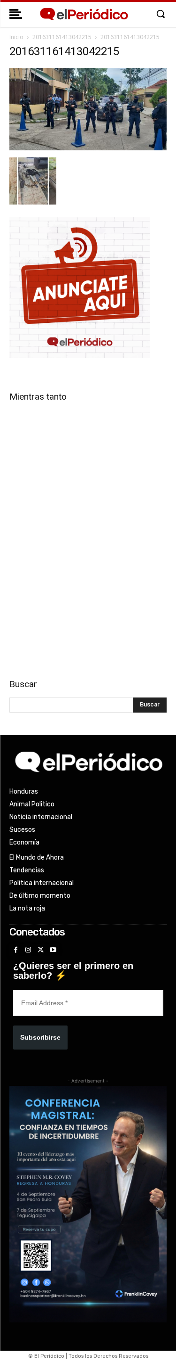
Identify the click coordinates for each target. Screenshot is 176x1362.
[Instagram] (28, 950)
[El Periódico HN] (83, 14)
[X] (40, 950)
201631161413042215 (62, 37)
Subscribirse (40, 1037)
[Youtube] (53, 950)
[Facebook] (15, 950)
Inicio (16, 37)
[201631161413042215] (88, 148)
